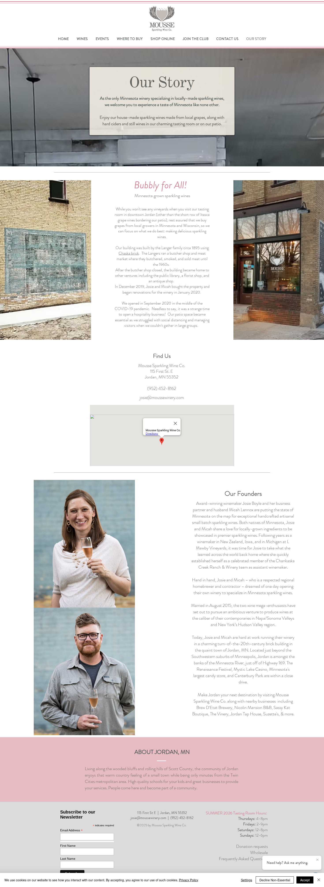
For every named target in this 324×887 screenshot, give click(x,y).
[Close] (318, 879)
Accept (305, 880)
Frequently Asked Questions (243, 859)
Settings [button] (246, 880)
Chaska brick (129, 253)
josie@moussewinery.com (162, 397)
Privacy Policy (188, 880)
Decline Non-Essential (274, 880)
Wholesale (259, 852)
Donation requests (252, 846)
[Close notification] (317, 860)
